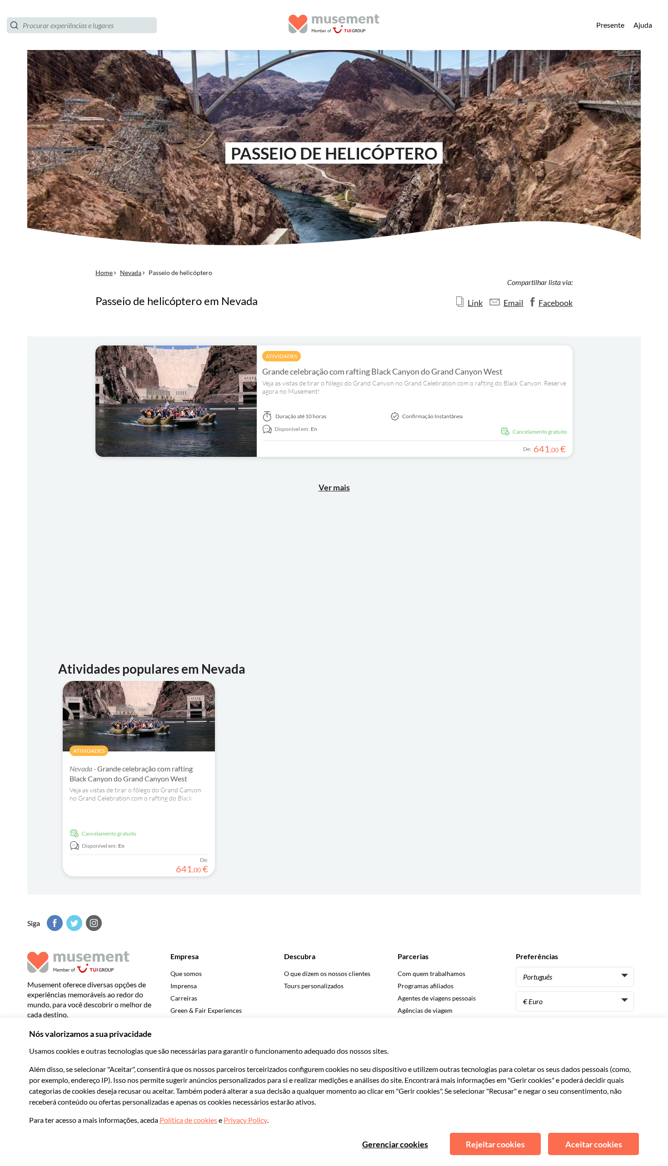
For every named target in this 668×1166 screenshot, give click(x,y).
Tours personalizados (314, 986)
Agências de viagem (425, 1010)
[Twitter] (73, 923)
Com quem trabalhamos (431, 973)
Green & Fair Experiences (206, 1010)
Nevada (130, 272)
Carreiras (183, 998)
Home (104, 272)
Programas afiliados (426, 986)
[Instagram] (93, 923)
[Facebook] (54, 923)
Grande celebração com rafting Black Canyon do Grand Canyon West (382, 371)
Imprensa (183, 986)
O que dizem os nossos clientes (327, 973)
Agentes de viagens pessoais (437, 998)
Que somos (186, 973)
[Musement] (334, 25)
